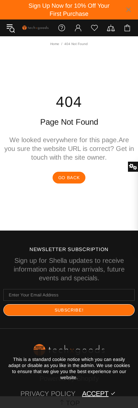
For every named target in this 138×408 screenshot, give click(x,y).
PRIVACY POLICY (47, 393)
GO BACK (69, 177)
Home (54, 44)
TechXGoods (35, 28)
